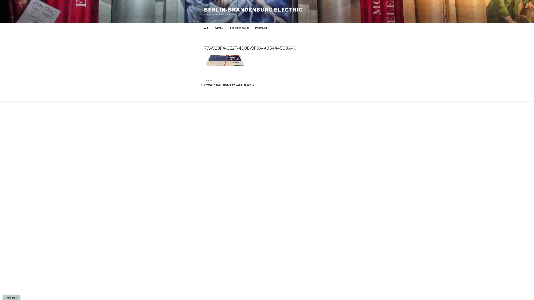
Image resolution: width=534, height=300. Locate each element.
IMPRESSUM (261, 28)
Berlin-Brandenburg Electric (253, 10)
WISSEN (219, 28)
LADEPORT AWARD (239, 28)
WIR (206, 28)
